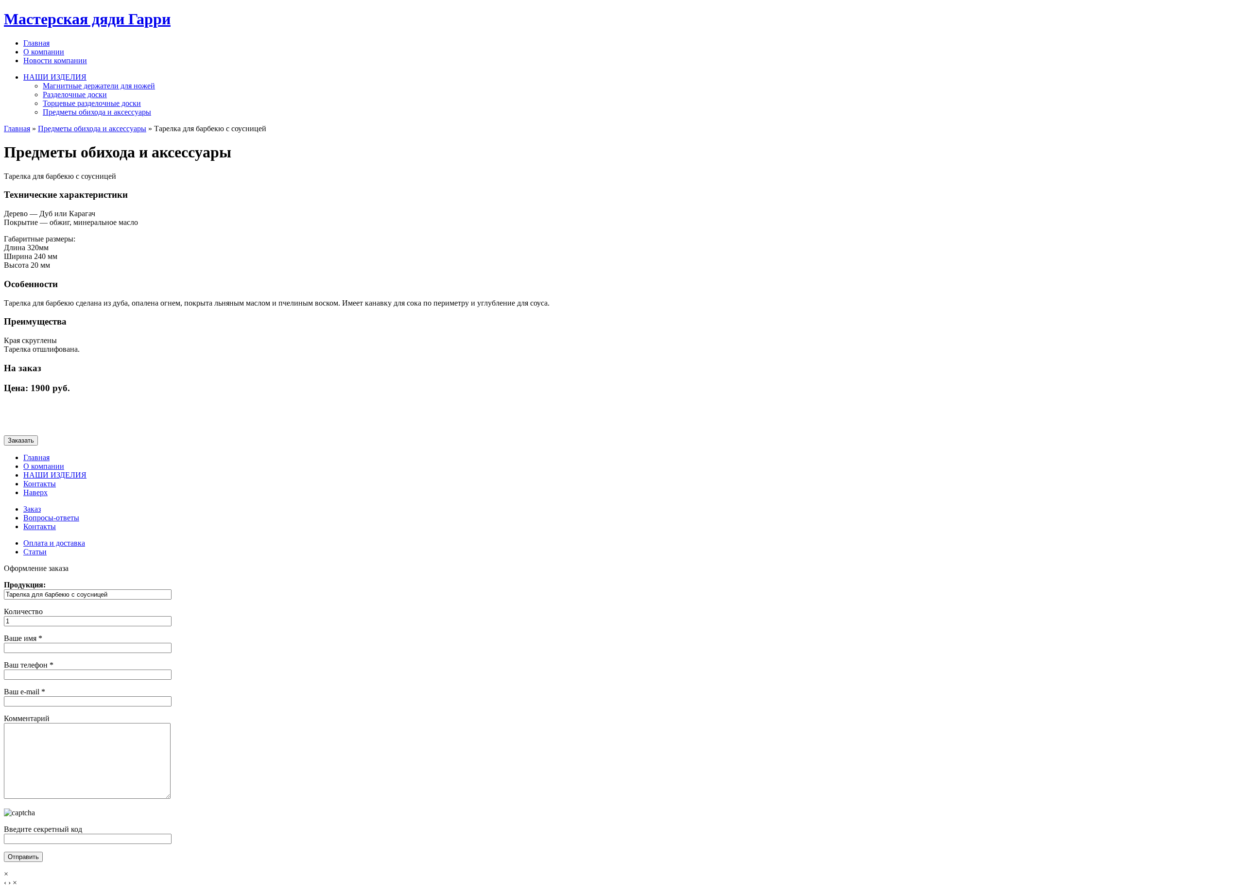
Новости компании (55, 60)
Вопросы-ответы (51, 518)
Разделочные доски (75, 94)
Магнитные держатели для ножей (99, 86)
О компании (43, 52)
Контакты (39, 484)
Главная (36, 43)
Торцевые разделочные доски (92, 103)
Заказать (21, 440)
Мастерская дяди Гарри (87, 19)
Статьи (35, 552)
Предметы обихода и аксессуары (97, 112)
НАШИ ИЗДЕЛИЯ (54, 77)
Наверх (35, 492)
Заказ (32, 509)
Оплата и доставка (54, 543)
